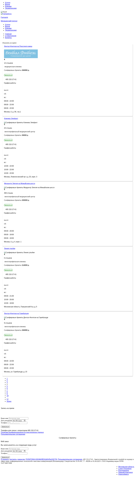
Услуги (7, 2)
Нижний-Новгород (125, 472)
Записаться (8, 75)
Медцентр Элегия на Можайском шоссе (19, 183)
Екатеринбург (123, 470)
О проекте (5, 459)
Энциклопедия (11, 8)
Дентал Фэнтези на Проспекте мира (18, 46)
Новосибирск (123, 474)
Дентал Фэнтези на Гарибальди (16, 313)
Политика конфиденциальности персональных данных (22, 432)
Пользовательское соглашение (13, 434)
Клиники (8, 6)
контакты (13, 459)
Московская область (126, 467)
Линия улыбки (9, 248)
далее (9, 401)
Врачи (7, 4)
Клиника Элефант (11, 118)
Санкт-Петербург (125, 468)
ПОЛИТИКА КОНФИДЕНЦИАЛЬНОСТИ (41, 459)
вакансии (21, 459)
